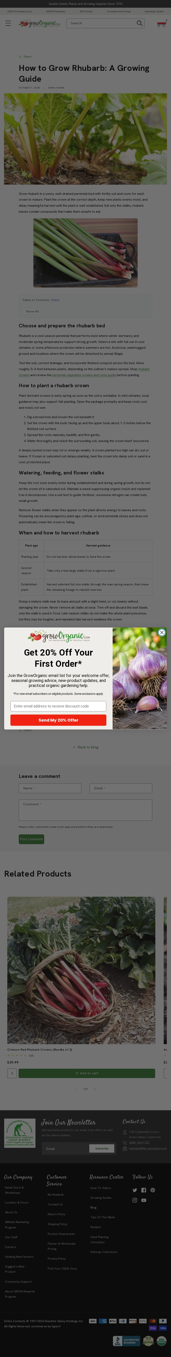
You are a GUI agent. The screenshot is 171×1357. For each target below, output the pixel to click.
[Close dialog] (161, 632)
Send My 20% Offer (58, 720)
